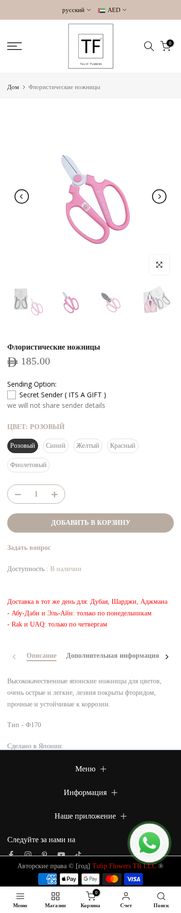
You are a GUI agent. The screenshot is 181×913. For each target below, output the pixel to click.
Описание (41, 655)
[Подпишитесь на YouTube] (61, 855)
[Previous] (21, 196)
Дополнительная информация (112, 655)
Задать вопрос (29, 547)
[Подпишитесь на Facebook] (11, 855)
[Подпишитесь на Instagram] (28, 855)
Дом (13, 87)
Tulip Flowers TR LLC (124, 866)
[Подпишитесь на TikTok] (78, 855)
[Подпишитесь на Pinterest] (44, 855)
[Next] (159, 196)
